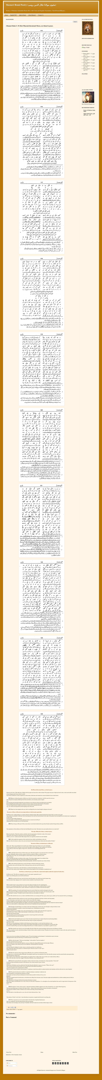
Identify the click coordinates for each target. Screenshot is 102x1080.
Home (6, 15)
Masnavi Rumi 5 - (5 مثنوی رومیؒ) (89, 66)
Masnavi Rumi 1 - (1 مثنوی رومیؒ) (89, 54)
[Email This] (11, 1007)
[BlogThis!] (12, 1007)
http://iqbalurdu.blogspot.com (88, 104)
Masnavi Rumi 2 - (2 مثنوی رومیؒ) (89, 57)
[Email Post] (9, 1007)
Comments (10, 1065)
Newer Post (8, 1052)
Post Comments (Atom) (17, 1054)
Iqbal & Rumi (22, 15)
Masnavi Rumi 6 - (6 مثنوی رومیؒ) (89, 69)
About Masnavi (32, 15)
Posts (9, 1063)
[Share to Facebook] (15, 1007)
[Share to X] (14, 1007)
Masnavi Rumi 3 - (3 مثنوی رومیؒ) (16, 1009)
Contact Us (40, 15)
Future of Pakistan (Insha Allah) (89, 110)
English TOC (13, 15)
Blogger (63, 1070)
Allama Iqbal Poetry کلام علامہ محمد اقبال (89, 114)
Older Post (75, 1052)
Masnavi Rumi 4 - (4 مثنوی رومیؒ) (89, 63)
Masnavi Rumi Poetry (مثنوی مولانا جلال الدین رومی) (31, 4)
